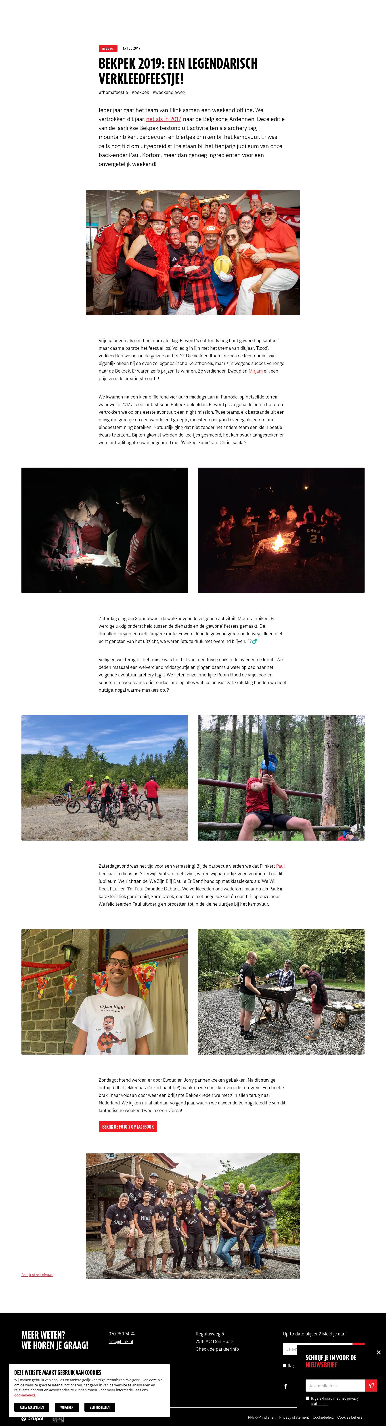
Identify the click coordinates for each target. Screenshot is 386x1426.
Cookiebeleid (323, 1417)
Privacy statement (294, 1417)
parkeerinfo (227, 1349)
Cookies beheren (351, 1417)
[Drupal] (33, 1418)
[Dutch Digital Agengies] (58, 1417)
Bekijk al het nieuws (37, 1274)
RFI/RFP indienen (262, 1417)
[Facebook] (285, 1386)
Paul (280, 866)
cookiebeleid (24, 1395)
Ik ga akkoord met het (335, 1401)
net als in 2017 (163, 119)
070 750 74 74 (122, 1334)
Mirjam (256, 371)
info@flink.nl (121, 1341)
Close (379, 1352)
